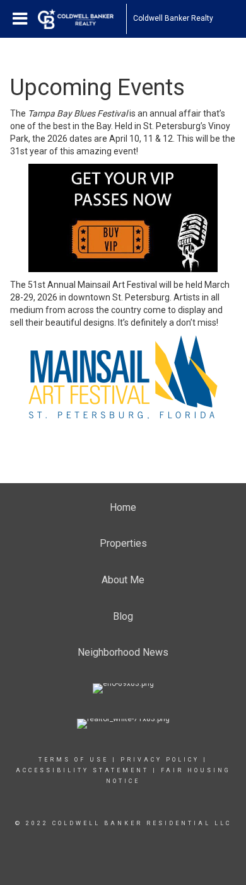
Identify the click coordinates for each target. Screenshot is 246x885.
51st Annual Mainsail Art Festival (92, 285)
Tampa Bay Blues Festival (77, 113)
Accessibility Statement (82, 770)
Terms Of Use (73, 760)
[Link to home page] (82, 19)
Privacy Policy (159, 760)
